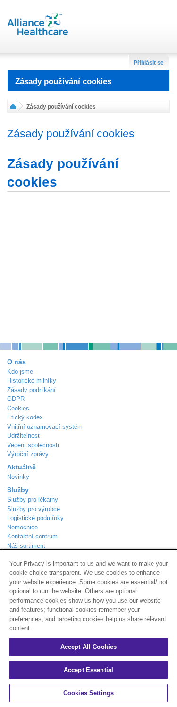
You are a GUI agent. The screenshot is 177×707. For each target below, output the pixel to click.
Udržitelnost (23, 435)
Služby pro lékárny (32, 499)
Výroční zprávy (28, 454)
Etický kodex (25, 417)
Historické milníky (31, 380)
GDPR (16, 398)
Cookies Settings (88, 693)
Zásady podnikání (31, 389)
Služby (18, 490)
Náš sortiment (26, 545)
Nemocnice (22, 527)
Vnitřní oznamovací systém (45, 426)
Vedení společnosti (33, 445)
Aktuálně (21, 467)
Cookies (18, 408)
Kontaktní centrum (32, 536)
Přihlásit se (149, 63)
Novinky (18, 476)
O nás (16, 362)
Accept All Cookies (88, 646)
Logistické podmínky (35, 517)
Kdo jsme (20, 371)
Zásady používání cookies (63, 81)
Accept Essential (88, 669)
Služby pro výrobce (33, 508)
